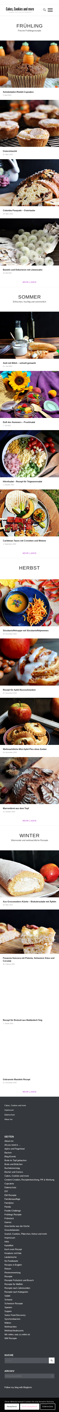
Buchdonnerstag (12, 1168)
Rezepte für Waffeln (13, 1284)
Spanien (8, 1307)
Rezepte (8, 1276)
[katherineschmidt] (24, 10)
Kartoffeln (8, 1245)
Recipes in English (13, 1265)
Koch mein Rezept (13, 1249)
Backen (8, 1152)
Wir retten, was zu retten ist (17, 1334)
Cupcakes (9, 1183)
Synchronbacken (12, 1319)
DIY (6, 1191)
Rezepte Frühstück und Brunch (19, 1280)
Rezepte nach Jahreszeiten (17, 1288)
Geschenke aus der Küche (17, 1226)
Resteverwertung (12, 1272)
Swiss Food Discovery (15, 1315)
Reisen (7, 1268)
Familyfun (9, 1203)
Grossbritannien (11, 1230)
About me (8, 1119)
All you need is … (12, 1145)
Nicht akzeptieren (29, 1407)
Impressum (9, 1110)
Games (7, 1222)
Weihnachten (10, 1326)
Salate (7, 1296)
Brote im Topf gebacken (15, 1160)
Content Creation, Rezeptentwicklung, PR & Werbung (29, 1179)
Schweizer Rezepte (13, 1303)
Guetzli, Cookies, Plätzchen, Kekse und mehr (25, 1234)
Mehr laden (29, 282)
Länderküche (10, 1257)
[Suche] (43, 10)
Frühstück (9, 1218)
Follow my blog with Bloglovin (18, 1387)
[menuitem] (43, 10)
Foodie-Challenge (12, 1210)
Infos (6, 1241)
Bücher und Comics (13, 1172)
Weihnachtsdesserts (14, 1330)
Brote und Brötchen (13, 1164)
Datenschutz (9, 1115)
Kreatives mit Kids (12, 1253)
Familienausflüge (12, 1199)
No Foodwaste (11, 1261)
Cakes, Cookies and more (15, 1105)
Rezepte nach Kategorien (16, 1292)
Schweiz (8, 1299)
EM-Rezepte (10, 1195)
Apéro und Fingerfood (14, 1149)
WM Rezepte (10, 1338)
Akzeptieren (12, 1407)
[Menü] (50, 10)
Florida (7, 1207)
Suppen (8, 1311)
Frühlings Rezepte (12, 1214)
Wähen (7, 1323)
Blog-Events (10, 1156)
